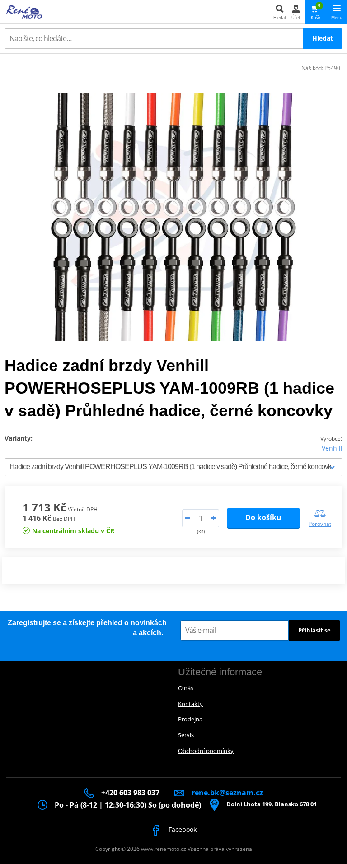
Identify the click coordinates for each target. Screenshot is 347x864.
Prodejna (190, 719)
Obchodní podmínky (206, 751)
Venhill (332, 448)
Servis (186, 735)
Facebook (182, 829)
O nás (185, 688)
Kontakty (190, 704)
